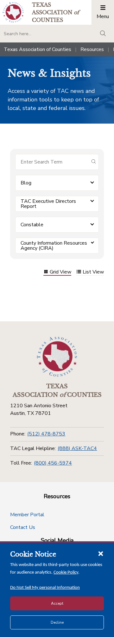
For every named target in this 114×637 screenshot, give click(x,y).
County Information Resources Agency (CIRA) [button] (54, 246)
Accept (57, 603)
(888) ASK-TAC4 (77, 448)
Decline (57, 622)
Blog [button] (26, 182)
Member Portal (27, 514)
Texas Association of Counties (37, 49)
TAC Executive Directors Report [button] (48, 204)
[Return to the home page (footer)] (57, 357)
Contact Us (22, 527)
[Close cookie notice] (101, 553)
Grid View (60, 272)
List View (93, 272)
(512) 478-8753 (46, 433)
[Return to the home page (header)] (13, 12)
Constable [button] (32, 224)
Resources (92, 49)
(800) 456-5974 (53, 463)
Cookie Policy (66, 572)
